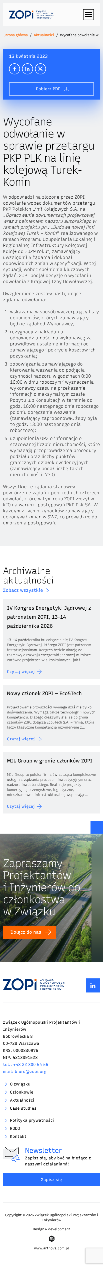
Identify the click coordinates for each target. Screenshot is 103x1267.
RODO (15, 1128)
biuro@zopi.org (30, 1071)
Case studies (23, 1108)
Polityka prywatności (32, 1120)
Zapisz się (51, 1179)
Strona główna (16, 35)
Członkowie (22, 1092)
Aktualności (44, 35)
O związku (20, 1084)
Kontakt (18, 1136)
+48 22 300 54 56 (30, 1064)
